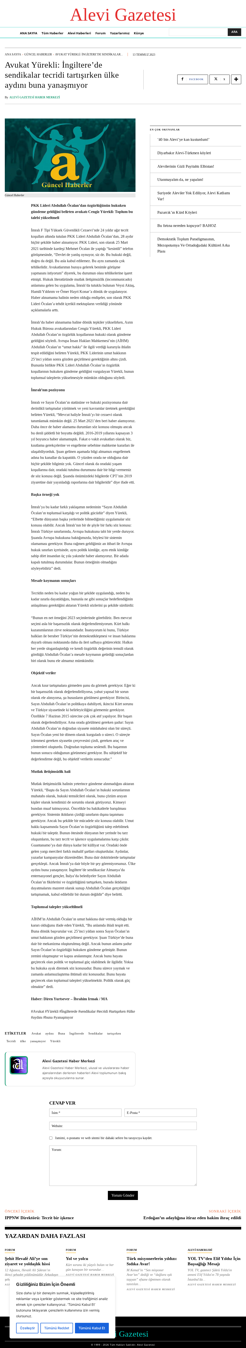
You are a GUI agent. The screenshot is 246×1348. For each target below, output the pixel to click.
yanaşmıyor (38, 1041)
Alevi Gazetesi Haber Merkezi (34, 97)
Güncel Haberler (38, 54)
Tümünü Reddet (56, 1328)
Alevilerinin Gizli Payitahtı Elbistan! (185, 166)
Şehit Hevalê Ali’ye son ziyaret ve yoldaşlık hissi (27, 1261)
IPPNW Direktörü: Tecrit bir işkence (39, 1217)
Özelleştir (27, 1328)
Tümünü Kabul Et (92, 1328)
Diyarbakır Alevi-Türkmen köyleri (184, 153)
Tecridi (11, 1041)
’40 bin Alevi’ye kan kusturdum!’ (183, 139)
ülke (23, 1041)
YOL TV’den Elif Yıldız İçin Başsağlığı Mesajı (214, 1261)
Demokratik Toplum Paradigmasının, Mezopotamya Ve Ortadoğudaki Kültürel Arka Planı (193, 245)
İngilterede (76, 1033)
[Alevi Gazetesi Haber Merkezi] (21, 1065)
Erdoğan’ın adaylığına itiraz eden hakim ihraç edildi (192, 1217)
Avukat (36, 1033)
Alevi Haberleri (200, 1249)
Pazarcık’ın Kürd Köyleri (177, 212)
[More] (236, 79)
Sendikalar (95, 1033)
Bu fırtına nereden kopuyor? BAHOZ (186, 226)
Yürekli (55, 1041)
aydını (49, 1033)
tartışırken (114, 1033)
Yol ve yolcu (77, 1258)
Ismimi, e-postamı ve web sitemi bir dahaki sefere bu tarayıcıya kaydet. (104, 1138)
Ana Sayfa (13, 54)
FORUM (10, 1249)
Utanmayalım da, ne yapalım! (180, 179)
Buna (61, 1033)
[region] (62, 1307)
